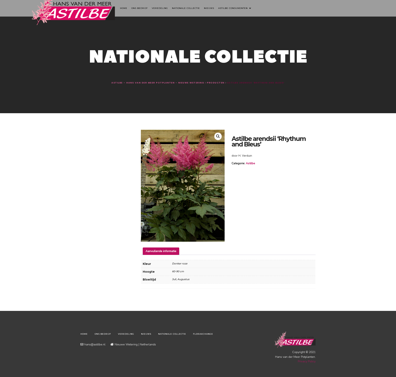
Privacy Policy (307, 361)
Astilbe (250, 163)
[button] (218, 136)
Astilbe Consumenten (233, 8)
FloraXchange (203, 334)
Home (123, 8)
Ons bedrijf (139, 8)
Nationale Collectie (186, 8)
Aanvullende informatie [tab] (161, 251)
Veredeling (160, 8)
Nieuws (209, 8)
